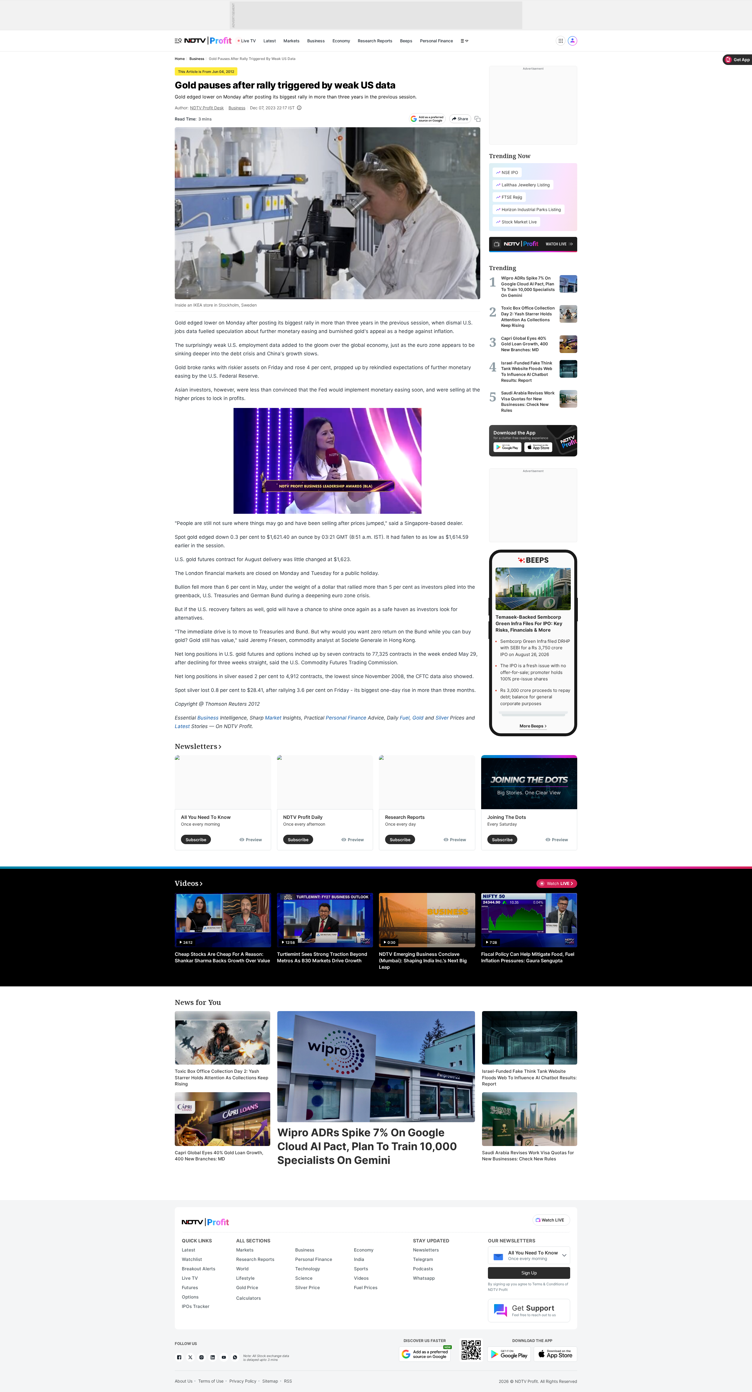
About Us (183, 1380)
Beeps (406, 40)
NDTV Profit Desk (207, 107)
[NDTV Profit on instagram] (201, 1357)
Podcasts (423, 1268)
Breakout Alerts (198, 1268)
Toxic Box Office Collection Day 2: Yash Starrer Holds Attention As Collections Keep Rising (221, 1077)
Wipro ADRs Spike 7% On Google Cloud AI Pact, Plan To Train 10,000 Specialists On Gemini (367, 1146)
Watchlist (192, 1259)
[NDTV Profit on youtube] (223, 1357)
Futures (190, 1287)
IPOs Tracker (195, 1306)
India (359, 1259)
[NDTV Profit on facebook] (179, 1357)
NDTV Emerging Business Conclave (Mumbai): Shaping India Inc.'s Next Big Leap (423, 960)
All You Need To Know (206, 817)
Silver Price (307, 1287)
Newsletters (426, 1250)
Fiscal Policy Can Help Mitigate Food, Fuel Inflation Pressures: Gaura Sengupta (527, 957)
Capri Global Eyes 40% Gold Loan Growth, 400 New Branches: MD (219, 1156)
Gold (418, 718)
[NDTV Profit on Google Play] (509, 1353)
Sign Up (529, 1272)
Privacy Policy (242, 1380)
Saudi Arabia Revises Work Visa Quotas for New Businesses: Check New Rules (528, 1156)
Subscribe (196, 839)
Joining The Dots (506, 817)
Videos (361, 1278)
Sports (361, 1268)
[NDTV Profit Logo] (205, 1220)
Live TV (248, 40)
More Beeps (532, 725)
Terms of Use (211, 1380)
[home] (207, 37)
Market (273, 718)
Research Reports (375, 40)
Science (304, 1278)
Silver (442, 718)
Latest (269, 40)
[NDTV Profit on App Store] (555, 1353)
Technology (307, 1268)
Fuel (404, 718)
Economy (341, 40)
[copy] (477, 119)
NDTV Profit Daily (303, 817)
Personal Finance (436, 40)
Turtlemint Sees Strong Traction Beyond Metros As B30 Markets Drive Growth (322, 957)
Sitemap (270, 1380)
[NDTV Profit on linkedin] (212, 1357)
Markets (291, 40)
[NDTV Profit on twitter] (190, 1357)
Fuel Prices (365, 1287)
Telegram (423, 1259)
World (242, 1268)
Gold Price (247, 1287)
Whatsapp (424, 1278)
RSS (288, 1380)
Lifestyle (245, 1278)
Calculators (248, 1298)
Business (316, 40)
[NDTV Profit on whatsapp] (235, 1357)
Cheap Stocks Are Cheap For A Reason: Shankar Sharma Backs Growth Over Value (222, 957)
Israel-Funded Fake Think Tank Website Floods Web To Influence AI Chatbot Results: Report (529, 1077)
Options (190, 1297)
